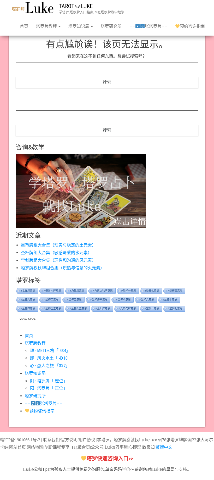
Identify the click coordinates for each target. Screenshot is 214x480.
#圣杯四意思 (28, 308)
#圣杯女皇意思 (78, 308)
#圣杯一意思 (128, 290)
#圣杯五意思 (74, 299)
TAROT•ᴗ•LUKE (76, 6)
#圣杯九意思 (28, 299)
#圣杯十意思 (170, 299)
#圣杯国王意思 (52, 308)
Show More (27, 319)
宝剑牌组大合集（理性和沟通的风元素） (58, 260)
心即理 (135, 447)
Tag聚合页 (80, 447)
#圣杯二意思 (51, 299)
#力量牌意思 (77, 290)
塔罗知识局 (79, 26)
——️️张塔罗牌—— (148, 26)
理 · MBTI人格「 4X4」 (50, 350)
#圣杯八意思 (123, 299)
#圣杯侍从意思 (99, 299)
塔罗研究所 (111, 26)
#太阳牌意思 (103, 308)
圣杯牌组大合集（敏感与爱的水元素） (56, 252)
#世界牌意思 (28, 290)
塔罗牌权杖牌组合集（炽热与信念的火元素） (62, 267)
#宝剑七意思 (175, 308)
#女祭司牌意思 (127, 308)
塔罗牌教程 (47, 26)
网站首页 (17, 447)
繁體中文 (164, 447)
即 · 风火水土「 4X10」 (51, 358)
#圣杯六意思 (146, 299)
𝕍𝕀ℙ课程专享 (56, 447)
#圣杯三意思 (175, 290)
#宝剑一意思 (152, 308)
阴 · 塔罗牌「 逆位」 (48, 380)
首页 (24, 26)
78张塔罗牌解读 (176, 440)
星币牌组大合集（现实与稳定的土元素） (58, 245)
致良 (146, 447)
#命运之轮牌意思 (103, 290)
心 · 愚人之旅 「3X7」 (50, 365)
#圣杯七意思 (152, 290)
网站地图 (35, 447)
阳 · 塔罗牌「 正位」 (48, 388)
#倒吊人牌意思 (52, 290)
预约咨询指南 (192, 26)
